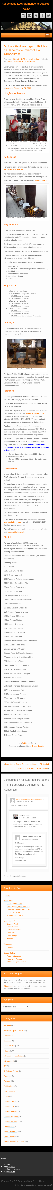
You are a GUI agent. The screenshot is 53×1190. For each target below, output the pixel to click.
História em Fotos (14, 930)
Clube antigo (12, 936)
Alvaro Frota (35, 59)
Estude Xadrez (9, 953)
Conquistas (11, 933)
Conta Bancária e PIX (15, 912)
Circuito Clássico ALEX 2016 (18, 88)
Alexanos (7, 1026)
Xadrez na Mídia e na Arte (14, 1142)
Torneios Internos (10, 1111)
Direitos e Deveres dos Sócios (18, 909)
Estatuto (10, 939)
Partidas (7, 1081)
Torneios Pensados (11, 1116)
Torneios (10, 947)
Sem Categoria (9, 1091)
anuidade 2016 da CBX (13, 170)
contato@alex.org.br (16, 532)
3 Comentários (30, 62)
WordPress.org (9, 1171)
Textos (6, 1096)
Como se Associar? (14, 903)
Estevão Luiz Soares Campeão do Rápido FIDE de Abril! (27, 764)
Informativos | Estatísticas (14, 1056)
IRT (5, 1066)
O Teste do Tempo (11, 1071)
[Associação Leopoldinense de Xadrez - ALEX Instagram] (23, 15)
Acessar (7, 1164)
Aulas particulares (14, 956)
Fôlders (9, 62)
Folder (25, 743)
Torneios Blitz (9, 1101)
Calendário (8, 944)
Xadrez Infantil (9, 1137)
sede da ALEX (41, 181)
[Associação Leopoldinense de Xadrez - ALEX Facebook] (42, 15)
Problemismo (9, 1086)
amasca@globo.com (35, 413)
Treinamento (9, 1126)
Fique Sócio (8, 900)
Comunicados (9, 1036)
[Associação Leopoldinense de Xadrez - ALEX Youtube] (36, 15)
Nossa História (12, 927)
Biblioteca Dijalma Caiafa (16, 962)
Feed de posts (9, 1166)
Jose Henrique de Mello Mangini (29, 799)
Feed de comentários (12, 1169)
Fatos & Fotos (9, 1046)
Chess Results (38, 746)
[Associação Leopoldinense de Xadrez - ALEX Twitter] (48, 15)
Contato (7, 895)
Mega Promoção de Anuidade (18, 906)
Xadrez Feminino (10, 1131)
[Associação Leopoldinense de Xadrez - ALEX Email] (29, 15)
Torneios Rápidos (10, 1121)
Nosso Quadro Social (15, 915)
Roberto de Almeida (14, 959)
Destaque (7, 1041)
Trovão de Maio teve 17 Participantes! (33, 768)
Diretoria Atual (12, 924)
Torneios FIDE (18, 62)
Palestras (7, 1076)
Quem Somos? (9, 921)
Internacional (9, 1061)
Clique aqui (8, 986)
